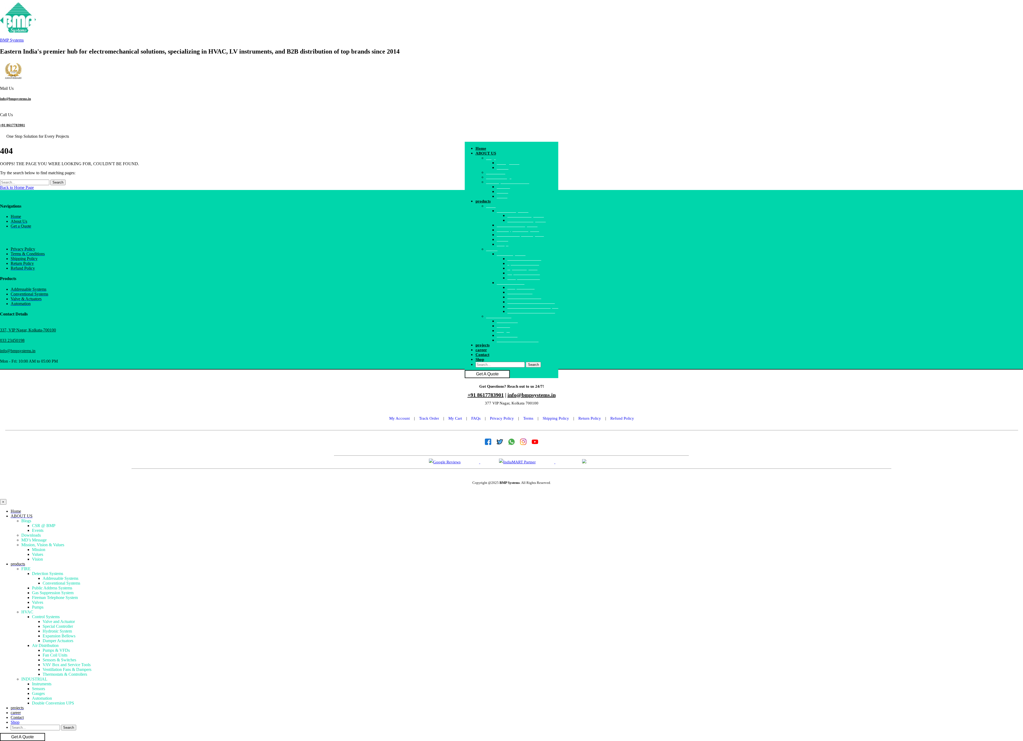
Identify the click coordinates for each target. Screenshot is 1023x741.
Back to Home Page (17, 187)
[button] (517, 153)
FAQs (476, 418)
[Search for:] (25, 182)
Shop (480, 359)
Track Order (429, 418)
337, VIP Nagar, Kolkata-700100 (28, 330)
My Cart (455, 418)
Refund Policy (622, 418)
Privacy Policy (502, 418)
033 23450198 (12, 340)
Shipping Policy (556, 418)
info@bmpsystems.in (15, 99)
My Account (399, 418)
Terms (528, 418)
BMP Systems (12, 40)
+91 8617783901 (12, 125)
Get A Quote (487, 374)
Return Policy (589, 418)
